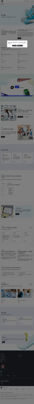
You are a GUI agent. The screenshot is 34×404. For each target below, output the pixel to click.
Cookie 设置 (14, 45)
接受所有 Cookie (20, 45)
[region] (17, 43)
